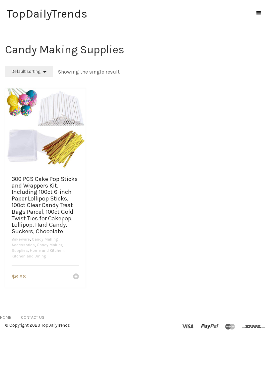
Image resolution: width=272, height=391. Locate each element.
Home (5, 317)
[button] (76, 277)
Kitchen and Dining (29, 256)
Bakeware (21, 239)
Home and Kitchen (47, 250)
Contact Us (32, 317)
